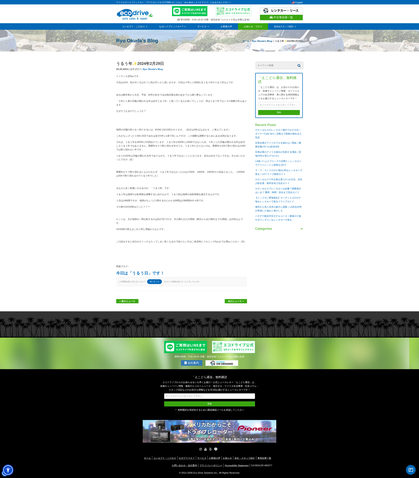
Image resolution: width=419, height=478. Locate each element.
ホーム (246, 41)
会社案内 (193, 362)
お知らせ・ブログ (253, 26)
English (299, 2)
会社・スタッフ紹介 (244, 458)
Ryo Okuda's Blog (262, 41)
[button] (8, 470)
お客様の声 (226, 26)
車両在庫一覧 (264, 458)
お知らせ (227, 458)
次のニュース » (236, 301)
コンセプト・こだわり (134, 26)
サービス (202, 26)
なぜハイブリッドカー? (171, 26)
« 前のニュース (127, 301)
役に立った (154, 281)
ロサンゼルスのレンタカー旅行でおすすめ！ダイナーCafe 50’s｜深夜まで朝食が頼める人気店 (278, 134)
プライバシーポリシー (211, 465)
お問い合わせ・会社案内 (184, 465)
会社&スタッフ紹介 (284, 26)
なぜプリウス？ (187, 458)
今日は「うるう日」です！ (140, 273)
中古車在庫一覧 (283, 17)
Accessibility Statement (237, 465)
